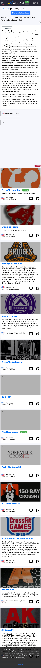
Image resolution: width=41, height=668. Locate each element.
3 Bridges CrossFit (11, 264)
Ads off (38, 165)
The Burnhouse (9, 432)
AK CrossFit (7, 630)
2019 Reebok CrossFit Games (17, 538)
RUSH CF (6, 397)
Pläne (35, 3)
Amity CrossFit (9, 316)
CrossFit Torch (9, 227)
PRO (27, 4)
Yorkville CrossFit (11, 467)
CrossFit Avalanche (12, 362)
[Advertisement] (20, 147)
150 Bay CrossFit (10, 504)
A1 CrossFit (7, 590)
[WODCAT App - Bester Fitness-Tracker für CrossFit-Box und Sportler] (18, 3)
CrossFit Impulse (10, 190)
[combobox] (10, 113)
